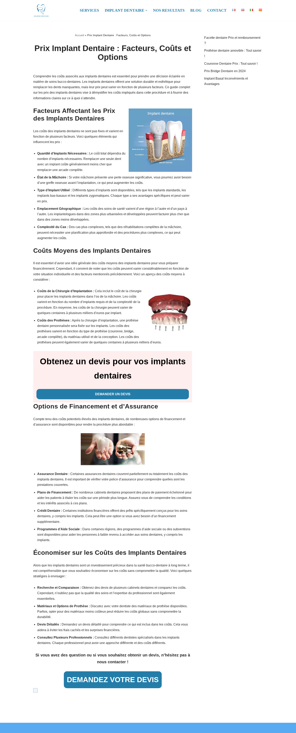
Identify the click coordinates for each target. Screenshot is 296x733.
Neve (36, 728)
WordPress (66, 728)
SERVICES (89, 10)
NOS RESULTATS (169, 10)
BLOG (196, 10)
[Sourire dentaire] (41, 10)
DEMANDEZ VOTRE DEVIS (113, 680)
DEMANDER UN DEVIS (112, 394)
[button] (146, 10)
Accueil (79, 35)
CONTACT (217, 10)
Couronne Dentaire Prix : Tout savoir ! (231, 63)
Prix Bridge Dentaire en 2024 (225, 71)
